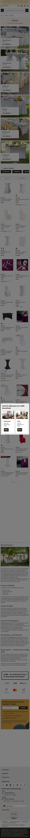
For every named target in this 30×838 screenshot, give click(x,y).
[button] (8, 422)
